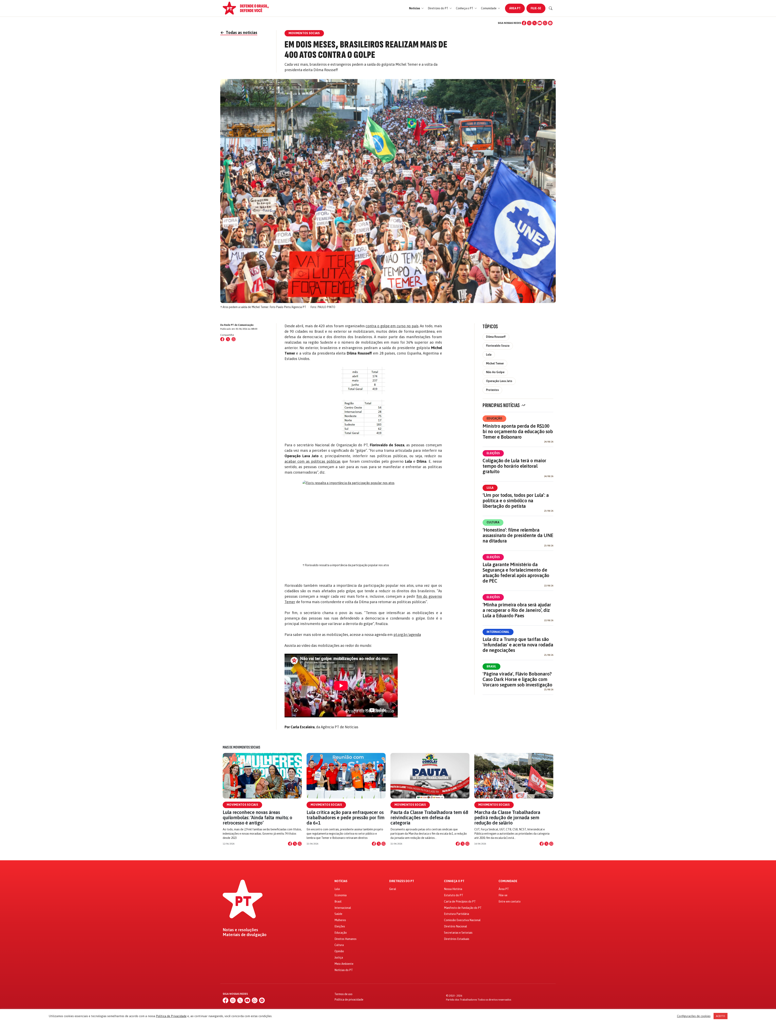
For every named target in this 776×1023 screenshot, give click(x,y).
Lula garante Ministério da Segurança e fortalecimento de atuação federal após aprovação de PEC (516, 573)
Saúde (338, 913)
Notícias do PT (343, 970)
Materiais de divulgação (245, 934)
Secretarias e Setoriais (458, 932)
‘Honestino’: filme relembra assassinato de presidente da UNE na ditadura (518, 535)
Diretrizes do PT (401, 881)
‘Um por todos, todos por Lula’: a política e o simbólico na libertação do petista (516, 500)
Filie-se (536, 8)
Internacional (498, 631)
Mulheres (340, 920)
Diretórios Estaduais (456, 939)
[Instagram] (529, 23)
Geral (392, 889)
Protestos (492, 390)
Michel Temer (495, 363)
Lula (488, 354)
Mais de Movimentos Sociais (241, 747)
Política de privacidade (348, 999)
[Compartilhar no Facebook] (222, 339)
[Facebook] (524, 23)
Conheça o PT (454, 881)
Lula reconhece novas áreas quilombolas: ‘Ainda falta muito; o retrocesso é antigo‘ (257, 818)
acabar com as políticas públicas (313, 461)
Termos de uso (343, 994)
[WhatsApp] (545, 23)
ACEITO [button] (720, 1016)
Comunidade (508, 881)
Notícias (340, 881)
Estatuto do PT (453, 895)
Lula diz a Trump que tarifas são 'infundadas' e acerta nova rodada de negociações (518, 645)
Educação (494, 418)
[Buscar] (551, 8)
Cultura (493, 522)
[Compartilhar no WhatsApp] (234, 339)
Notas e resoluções (240, 930)
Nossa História (453, 889)
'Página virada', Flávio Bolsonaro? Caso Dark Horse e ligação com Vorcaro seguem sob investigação (517, 679)
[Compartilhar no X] (295, 844)
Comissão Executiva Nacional (462, 920)
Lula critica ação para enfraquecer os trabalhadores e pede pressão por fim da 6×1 (346, 818)
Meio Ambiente (343, 963)
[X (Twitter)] (534, 23)
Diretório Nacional (455, 926)
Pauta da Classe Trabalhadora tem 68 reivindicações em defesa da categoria (429, 818)
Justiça (338, 957)
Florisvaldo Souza (497, 345)
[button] (416, 8)
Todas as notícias (238, 32)
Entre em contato (510, 901)
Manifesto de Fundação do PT (463, 907)
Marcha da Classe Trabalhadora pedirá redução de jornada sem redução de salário (507, 818)
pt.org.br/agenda (407, 634)
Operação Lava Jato (499, 381)
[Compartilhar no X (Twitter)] (228, 339)
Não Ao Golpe (495, 372)
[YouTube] (540, 23)
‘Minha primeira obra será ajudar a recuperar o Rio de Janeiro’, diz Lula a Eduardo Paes (517, 610)
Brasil (491, 666)
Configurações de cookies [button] (694, 1016)
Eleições (493, 453)
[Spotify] (550, 23)
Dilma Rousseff (496, 336)
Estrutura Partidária (456, 913)
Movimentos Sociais (242, 804)
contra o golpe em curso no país (392, 326)
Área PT (515, 8)
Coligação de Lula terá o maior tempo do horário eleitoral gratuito (514, 466)
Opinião (339, 951)
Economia (340, 895)
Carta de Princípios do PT (460, 901)
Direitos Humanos (345, 939)
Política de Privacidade (171, 1016)
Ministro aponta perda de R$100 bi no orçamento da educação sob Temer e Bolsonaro (518, 431)
